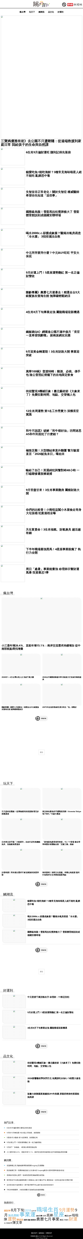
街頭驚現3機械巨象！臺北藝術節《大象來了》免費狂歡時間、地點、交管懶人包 (53, 392)
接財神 (7, 1210)
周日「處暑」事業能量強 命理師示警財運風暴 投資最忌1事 (52, 570)
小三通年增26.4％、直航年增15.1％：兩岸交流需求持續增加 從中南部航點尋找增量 (41, 647)
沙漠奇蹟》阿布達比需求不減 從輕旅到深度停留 (20, 873)
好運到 (60, 12)
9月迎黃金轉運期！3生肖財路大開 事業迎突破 (52, 353)
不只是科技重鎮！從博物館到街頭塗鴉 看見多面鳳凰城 (20, 812)
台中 (70, 1216)
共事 (40, 1216)
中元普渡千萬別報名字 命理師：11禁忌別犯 (48, 996)
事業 (55, 1218)
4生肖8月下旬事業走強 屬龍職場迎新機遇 (53, 312)
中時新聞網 (74, 4)
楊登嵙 (33, 1220)
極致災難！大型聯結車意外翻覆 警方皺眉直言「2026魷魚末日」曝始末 (52, 452)
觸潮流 (41, 12)
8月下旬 (17, 1209)
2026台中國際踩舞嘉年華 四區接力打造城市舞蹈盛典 (61, 678)
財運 (73, 1219)
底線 (29, 1220)
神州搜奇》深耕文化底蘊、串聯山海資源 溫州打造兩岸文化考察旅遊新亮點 (61, 873)
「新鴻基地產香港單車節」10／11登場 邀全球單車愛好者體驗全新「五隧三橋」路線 (61, 843)
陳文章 (17, 1222)
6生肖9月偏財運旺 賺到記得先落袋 (48, 152)
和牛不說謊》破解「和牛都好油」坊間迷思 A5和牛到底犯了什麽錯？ (53, 432)
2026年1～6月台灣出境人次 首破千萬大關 (18, 677)
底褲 (49, 1215)
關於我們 (34, 1233)
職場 (42, 1209)
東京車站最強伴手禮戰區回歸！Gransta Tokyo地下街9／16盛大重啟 (61, 812)
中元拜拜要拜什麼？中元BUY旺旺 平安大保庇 (52, 254)
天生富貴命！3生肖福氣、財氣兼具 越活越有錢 (53, 531)
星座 (58, 1214)
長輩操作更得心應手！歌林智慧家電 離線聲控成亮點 (25, 1175)
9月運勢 (67, 1210)
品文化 (51, 12)
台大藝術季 (8, 1223)
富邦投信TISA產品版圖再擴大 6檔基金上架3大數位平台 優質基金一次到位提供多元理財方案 (40, 1180)
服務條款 (41, 1233)
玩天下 (32, 12)
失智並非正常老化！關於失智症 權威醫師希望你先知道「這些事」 (52, 193)
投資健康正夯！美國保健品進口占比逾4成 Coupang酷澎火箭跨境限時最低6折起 (35, 1170)
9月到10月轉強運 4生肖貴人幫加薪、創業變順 (23, 1133)
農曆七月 (43, 1218)
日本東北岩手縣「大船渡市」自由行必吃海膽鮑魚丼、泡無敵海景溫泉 (21, 843)
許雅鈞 (66, 1220)
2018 (28, 1210)
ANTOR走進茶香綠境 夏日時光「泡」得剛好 (59, 707)
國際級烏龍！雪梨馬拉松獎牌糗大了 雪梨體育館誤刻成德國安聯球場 (52, 213)
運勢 (12, 1219)
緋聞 (44, 1216)
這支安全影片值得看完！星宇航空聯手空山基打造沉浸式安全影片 (30, 1185)
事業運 (27, 1214)
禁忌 (66, 1216)
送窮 (25, 1220)
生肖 (53, 1209)
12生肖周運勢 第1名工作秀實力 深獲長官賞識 (52, 412)
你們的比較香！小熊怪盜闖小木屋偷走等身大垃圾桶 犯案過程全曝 (53, 511)
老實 (37, 1216)
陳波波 (20, 1219)
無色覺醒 (13, 1215)
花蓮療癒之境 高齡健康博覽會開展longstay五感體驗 (25, 1165)
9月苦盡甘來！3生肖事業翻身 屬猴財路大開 (53, 491)
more (43, 718)
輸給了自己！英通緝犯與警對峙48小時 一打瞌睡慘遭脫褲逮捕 (52, 472)
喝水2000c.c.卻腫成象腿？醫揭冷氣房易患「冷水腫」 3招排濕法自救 (53, 234)
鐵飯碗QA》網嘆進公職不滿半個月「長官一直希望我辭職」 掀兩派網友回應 (53, 333)
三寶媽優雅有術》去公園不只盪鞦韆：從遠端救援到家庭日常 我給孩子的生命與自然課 (41, 143)
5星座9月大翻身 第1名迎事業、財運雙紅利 (22, 1137)
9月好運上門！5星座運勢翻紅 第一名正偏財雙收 (53, 274)
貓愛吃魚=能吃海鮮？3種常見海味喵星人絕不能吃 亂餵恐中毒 (54, 173)
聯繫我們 (49, 1233)
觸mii (41, 4)
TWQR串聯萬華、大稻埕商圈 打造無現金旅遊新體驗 (25, 1190)
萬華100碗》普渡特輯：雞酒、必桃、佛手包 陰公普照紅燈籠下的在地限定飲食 (53, 373)
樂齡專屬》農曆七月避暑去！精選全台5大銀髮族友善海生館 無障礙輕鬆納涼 (53, 294)
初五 (61, 1220)
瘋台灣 (22, 12)
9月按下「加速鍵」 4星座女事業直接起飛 (22, 1147)
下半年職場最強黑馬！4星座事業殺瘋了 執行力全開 (53, 550)
